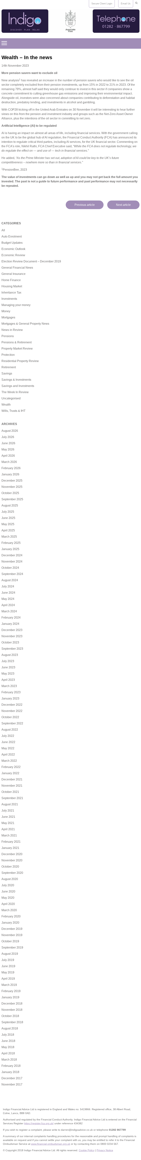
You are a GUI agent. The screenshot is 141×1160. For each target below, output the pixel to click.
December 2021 (11, 779)
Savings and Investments (17, 385)
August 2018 (9, 1028)
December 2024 (11, 555)
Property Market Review (17, 348)
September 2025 (12, 499)
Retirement (8, 367)
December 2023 (11, 630)
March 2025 (9, 536)
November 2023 (11, 636)
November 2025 (11, 486)
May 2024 (7, 598)
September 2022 (12, 723)
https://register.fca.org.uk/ (39, 1123)
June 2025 (8, 517)
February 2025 (11, 542)
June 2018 (8, 1040)
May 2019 (7, 972)
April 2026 (8, 455)
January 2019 (10, 997)
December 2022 (11, 704)
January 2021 (10, 847)
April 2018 (8, 1053)
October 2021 (10, 791)
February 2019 (11, 991)
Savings (6, 373)
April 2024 (8, 605)
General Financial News (17, 267)
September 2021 (12, 798)
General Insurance (13, 273)
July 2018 (7, 1034)
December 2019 (11, 928)
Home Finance (11, 280)
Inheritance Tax (11, 292)
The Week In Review (15, 392)
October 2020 (10, 866)
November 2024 (11, 561)
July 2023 (7, 661)
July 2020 (7, 885)
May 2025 (7, 524)
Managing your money (15, 305)
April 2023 (8, 679)
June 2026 (8, 443)
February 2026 (11, 468)
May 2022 (7, 748)
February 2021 (11, 841)
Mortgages (8, 317)
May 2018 (7, 1047)
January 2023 (10, 698)
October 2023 (10, 642)
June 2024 (8, 592)
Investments (9, 298)
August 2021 (9, 804)
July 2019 (7, 960)
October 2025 (10, 493)
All (3, 230)
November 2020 (11, 860)
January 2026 (10, 474)
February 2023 (11, 692)
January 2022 (10, 773)
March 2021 (9, 835)
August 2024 (9, 580)
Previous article (85, 204)
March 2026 (9, 461)
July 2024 (7, 586)
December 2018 (11, 1003)
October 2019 (10, 941)
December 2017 (11, 1078)
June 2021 (8, 816)
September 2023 (12, 648)
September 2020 (12, 872)
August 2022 (9, 729)
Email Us (126, 3)
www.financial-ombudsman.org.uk (50, 1143)
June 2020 (8, 891)
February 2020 (11, 916)
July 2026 (7, 437)
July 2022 (7, 735)
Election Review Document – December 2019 (31, 261)
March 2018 (9, 1059)
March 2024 (9, 611)
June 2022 (8, 742)
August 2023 (9, 654)
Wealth (6, 404)
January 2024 (10, 623)
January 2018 (10, 1072)
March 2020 (9, 910)
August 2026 (9, 430)
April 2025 (8, 530)
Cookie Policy (86, 1150)
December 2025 (11, 480)
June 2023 (8, 667)
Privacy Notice (105, 1150)
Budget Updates (12, 242)
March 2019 (9, 984)
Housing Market (11, 286)
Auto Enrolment (11, 236)
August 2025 (9, 505)
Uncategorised (11, 398)
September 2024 (12, 574)
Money (5, 311)
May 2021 (7, 823)
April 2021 (8, 829)
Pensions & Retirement (16, 342)
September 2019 (12, 947)
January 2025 (10, 549)
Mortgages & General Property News (25, 323)
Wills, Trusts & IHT (13, 410)
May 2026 (7, 449)
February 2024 (11, 617)
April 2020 (8, 903)
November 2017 (11, 1084)
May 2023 (7, 673)
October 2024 (10, 567)
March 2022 (9, 760)
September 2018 (12, 1022)
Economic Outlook (13, 248)
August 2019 (9, 953)
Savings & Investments (16, 379)
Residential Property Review (20, 361)
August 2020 (9, 879)
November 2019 (11, 935)
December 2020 (11, 854)
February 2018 (11, 1065)
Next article (123, 204)
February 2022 (11, 767)
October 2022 (10, 717)
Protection (8, 354)
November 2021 (11, 785)
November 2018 (11, 1009)
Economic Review (13, 255)
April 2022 (8, 754)
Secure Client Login (101, 3)
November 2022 (11, 710)
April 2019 (8, 978)
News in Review (12, 329)
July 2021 (7, 810)
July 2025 (7, 511)
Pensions (7, 336)
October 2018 (10, 1016)
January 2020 (10, 922)
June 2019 (8, 966)
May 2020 (7, 897)
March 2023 (9, 686)
